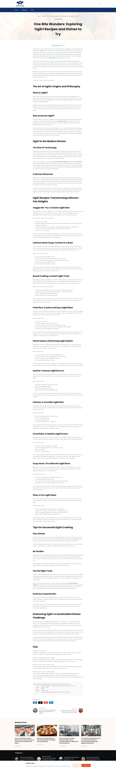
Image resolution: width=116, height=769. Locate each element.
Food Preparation (58, 19)
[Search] (100, 3)
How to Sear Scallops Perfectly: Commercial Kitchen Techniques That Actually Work (46, 740)
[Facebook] (35, 702)
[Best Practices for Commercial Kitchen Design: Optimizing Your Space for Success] (39, 759)
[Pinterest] (46, 702)
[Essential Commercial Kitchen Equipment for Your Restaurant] (61, 759)
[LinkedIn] (51, 702)
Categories (24, 10)
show (62, 45)
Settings (77, 765)
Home (16, 10)
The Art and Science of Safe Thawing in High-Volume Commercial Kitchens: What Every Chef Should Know (68, 741)
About (32, 10)
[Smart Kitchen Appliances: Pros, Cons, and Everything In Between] (17, 759)
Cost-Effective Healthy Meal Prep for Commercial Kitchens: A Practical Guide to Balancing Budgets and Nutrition (90, 741)
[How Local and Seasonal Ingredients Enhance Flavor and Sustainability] (83, 759)
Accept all (86, 765)
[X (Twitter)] (40, 702)
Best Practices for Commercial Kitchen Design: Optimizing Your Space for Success (49, 759)
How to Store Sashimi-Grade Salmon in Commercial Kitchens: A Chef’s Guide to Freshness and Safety (24, 741)
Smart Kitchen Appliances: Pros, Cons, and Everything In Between (27, 759)
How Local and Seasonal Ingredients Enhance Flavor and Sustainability (93, 759)
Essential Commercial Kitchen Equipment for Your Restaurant (71, 759)
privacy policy (67, 766)
